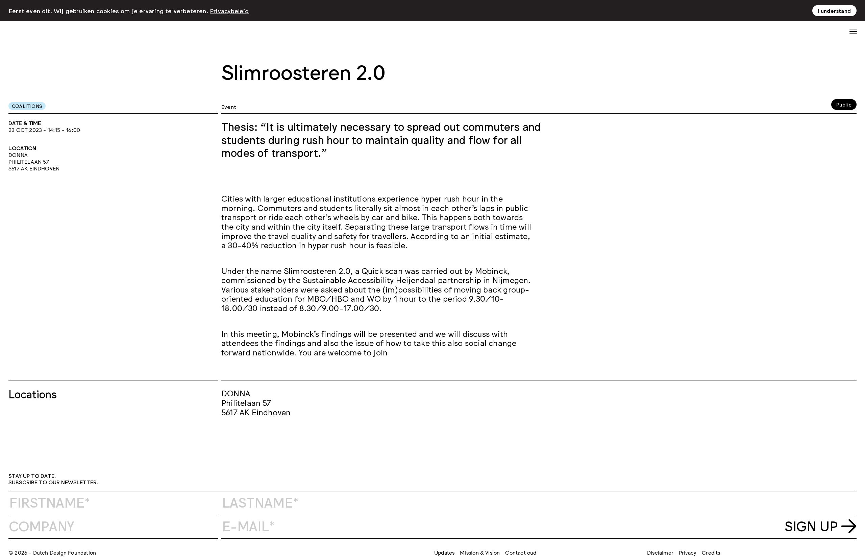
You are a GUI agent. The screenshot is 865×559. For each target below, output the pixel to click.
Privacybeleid (229, 10)
